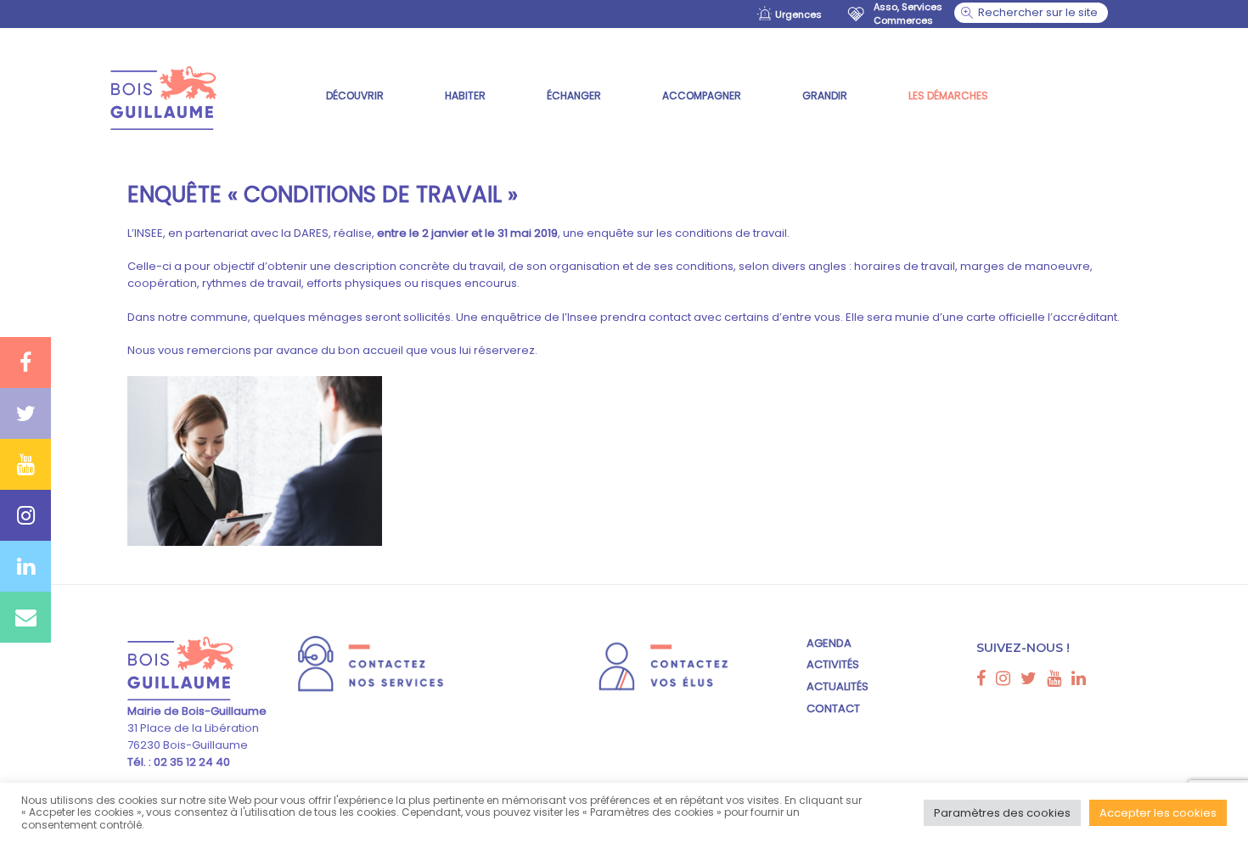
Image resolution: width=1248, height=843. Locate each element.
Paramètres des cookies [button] (1002, 813)
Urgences (798, 14)
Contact (833, 708)
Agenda (829, 643)
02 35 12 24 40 (190, 762)
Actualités (838, 686)
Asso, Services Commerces (908, 13)
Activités (833, 664)
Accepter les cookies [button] (1158, 813)
